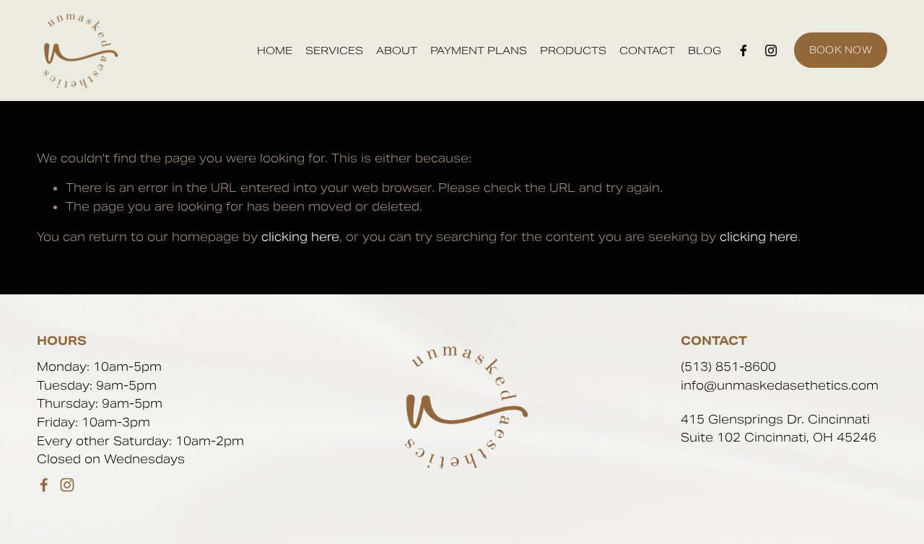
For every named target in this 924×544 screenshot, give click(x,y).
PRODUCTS (573, 50)
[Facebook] (743, 50)
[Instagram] (771, 50)
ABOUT (396, 50)
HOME (274, 50)
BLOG (704, 50)
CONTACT (647, 50)
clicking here (300, 237)
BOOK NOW (840, 50)
